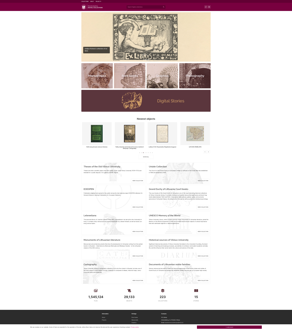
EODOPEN (89, 189)
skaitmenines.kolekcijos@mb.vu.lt (174, 322)
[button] (143, 59)
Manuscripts (97, 75)
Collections (85, 1)
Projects (98, 1)
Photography (195, 75)
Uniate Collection (158, 166)
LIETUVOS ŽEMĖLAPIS (162, 147)
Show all (146, 157)
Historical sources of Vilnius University (169, 240)
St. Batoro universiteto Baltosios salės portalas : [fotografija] (195, 147)
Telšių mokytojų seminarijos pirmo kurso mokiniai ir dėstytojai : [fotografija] (97, 147)
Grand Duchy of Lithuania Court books (168, 189)
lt (206, 7)
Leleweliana (90, 215)
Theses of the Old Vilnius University (102, 166)
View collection (137, 180)
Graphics (162, 75)
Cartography (90, 264)
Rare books (130, 75)
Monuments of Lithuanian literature (102, 240)
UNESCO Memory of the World (164, 215)
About (92, 1)
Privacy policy (135, 327)
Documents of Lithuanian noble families (169, 264)
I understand (229, 327)
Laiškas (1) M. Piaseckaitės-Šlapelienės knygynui (129, 147)
